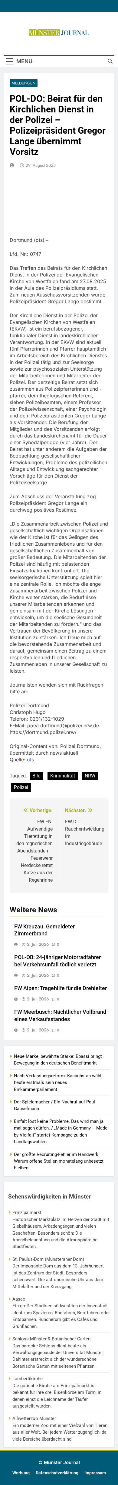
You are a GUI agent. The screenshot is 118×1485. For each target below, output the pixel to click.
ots (30, 759)
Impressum (95, 1473)
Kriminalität (62, 776)
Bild (36, 776)
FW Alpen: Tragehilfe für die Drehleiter (60, 988)
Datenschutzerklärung (57, 1473)
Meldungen (23, 83)
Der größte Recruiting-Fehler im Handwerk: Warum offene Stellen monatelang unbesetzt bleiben (58, 1161)
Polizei (21, 787)
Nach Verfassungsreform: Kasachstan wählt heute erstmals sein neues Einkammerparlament (58, 1082)
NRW (90, 776)
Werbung (21, 1473)
